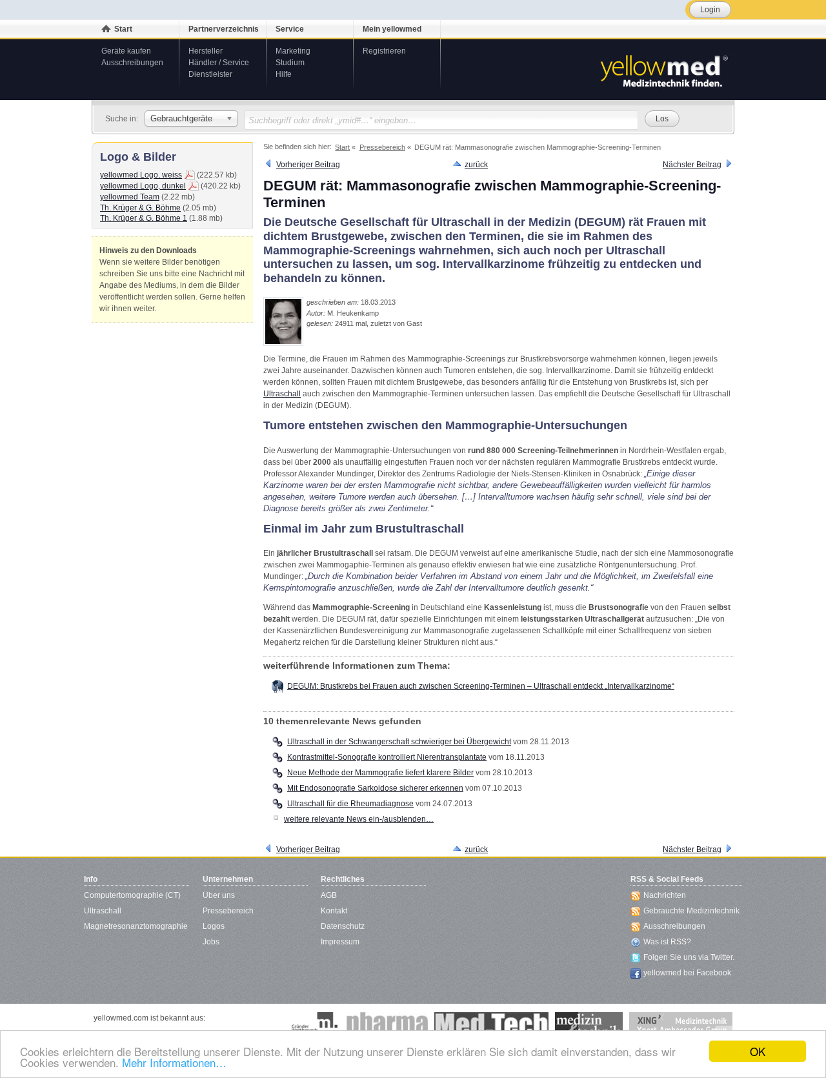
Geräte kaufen (126, 51)
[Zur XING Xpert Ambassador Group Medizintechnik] (680, 1025)
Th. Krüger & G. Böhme (140, 207)
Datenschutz (343, 926)
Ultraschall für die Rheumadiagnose (350, 803)
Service (290, 29)
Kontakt (334, 910)
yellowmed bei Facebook (687, 972)
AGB (329, 895)
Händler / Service (218, 62)
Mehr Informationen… (174, 1062)
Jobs (211, 941)
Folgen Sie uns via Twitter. (688, 957)
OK (757, 1051)
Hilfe (284, 74)
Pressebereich (228, 910)
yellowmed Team (129, 196)
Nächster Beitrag (692, 164)
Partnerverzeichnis (223, 29)
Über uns (219, 895)
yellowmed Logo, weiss (141, 174)
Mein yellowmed (392, 29)
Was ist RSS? (667, 941)
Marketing (293, 51)
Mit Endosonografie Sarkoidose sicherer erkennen (375, 788)
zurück (476, 164)
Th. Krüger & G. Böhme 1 (143, 218)
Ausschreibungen (132, 62)
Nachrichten (664, 895)
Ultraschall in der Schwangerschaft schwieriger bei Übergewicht (399, 741)
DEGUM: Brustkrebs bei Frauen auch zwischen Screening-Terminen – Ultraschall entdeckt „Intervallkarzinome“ (480, 686)
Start (123, 29)
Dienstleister (210, 74)
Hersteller (205, 51)
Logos (214, 926)
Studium (290, 62)
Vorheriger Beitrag (308, 164)
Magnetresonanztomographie (136, 926)
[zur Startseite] (663, 69)
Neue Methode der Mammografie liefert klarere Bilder (380, 772)
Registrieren (384, 51)
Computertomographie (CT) (132, 895)
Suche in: (121, 118)
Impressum (340, 941)
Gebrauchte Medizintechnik (691, 910)
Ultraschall (282, 393)
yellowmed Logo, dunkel (143, 185)
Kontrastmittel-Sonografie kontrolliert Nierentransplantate (387, 757)
